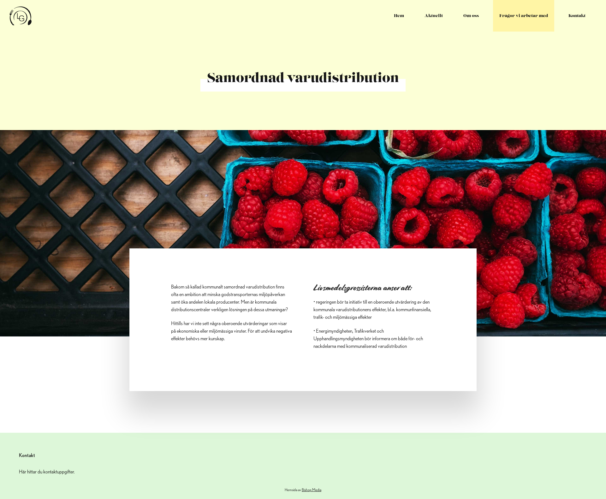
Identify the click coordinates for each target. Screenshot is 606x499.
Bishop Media (311, 489)
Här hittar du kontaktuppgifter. (47, 472)
